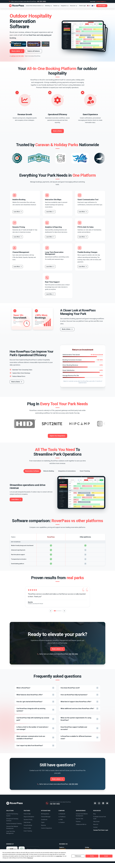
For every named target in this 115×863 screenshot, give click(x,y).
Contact (95, 827)
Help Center (96, 821)
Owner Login (82, 5)
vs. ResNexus (62, 816)
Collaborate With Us (81, 824)
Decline (92, 856)
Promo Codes (27, 828)
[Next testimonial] (64, 611)
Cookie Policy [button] (59, 856)
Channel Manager (46, 816)
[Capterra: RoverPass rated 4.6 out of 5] (18, 44)
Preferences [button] (30, 857)
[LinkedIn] (103, 803)
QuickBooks (44, 819)
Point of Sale (27, 813)
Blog (94, 813)
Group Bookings (28, 825)
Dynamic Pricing (28, 819)
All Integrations (45, 813)
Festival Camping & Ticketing (14, 823)
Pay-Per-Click (79, 818)
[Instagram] (99, 803)
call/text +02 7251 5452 (17, 56)
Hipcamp (43, 825)
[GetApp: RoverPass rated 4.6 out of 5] (46, 44)
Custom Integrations (46, 828)
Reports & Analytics (29, 816)
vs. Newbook (62, 813)
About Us (95, 824)
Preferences (78, 856)
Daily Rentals (27, 822)
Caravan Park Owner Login (100, 830)
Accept (106, 856)
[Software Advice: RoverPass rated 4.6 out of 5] (33, 44)
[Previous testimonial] (50, 611)
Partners (78, 821)
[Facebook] (95, 803)
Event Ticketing (28, 831)
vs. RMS (61, 819)
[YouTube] (107, 803)
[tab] (32, 471)
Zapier (43, 822)
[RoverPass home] (16, 5)
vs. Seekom (62, 822)
